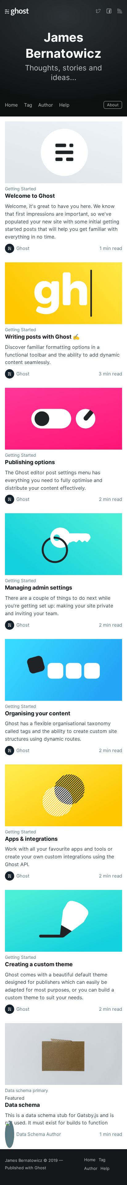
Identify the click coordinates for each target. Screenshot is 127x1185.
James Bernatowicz (23, 1160)
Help (64, 105)
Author (45, 105)
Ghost (40, 1167)
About (113, 104)
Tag (28, 105)
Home (11, 105)
